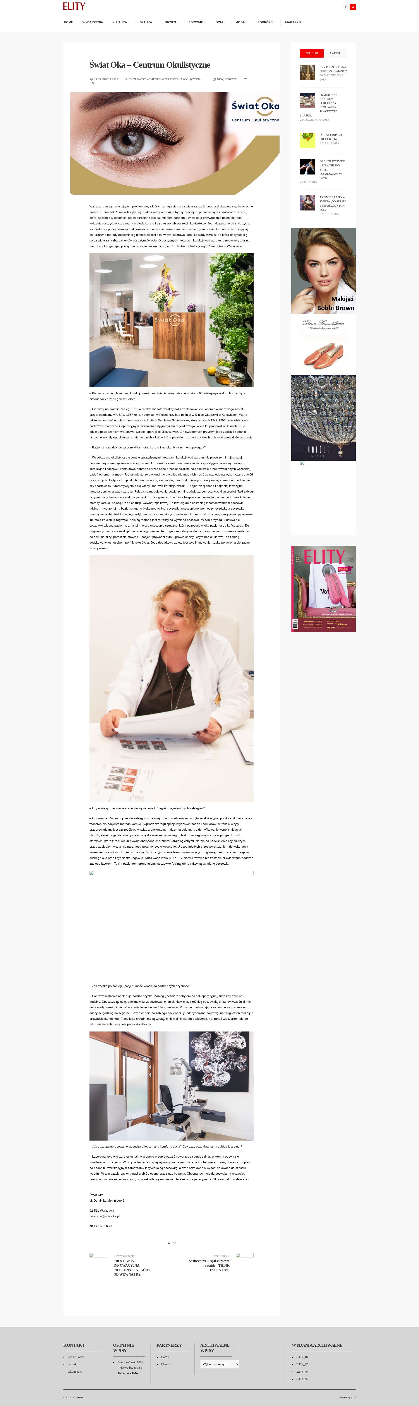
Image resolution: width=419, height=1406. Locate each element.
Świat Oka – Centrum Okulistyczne (149, 65)
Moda (240, 23)
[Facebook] (346, 7)
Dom (219, 23)
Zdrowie (195, 23)
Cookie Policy (76, 1357)
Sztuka (145, 23)
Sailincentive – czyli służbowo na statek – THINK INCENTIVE (209, 1265)
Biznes (170, 23)
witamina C (75, 1372)
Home (68, 22)
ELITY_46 (302, 1372)
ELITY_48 (302, 1357)
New (220, 79)
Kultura (119, 23)
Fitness (165, 1364)
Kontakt (72, 1364)
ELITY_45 (302, 1379)
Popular (312, 53)
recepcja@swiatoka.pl (104, 1216)
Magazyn (293, 23)
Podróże (265, 23)
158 (173, 1243)
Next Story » (222, 1255)
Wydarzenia (92, 22)
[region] (323, 344)
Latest (335, 53)
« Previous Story (124, 1255)
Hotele (165, 1357)
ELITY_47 (302, 1364)
